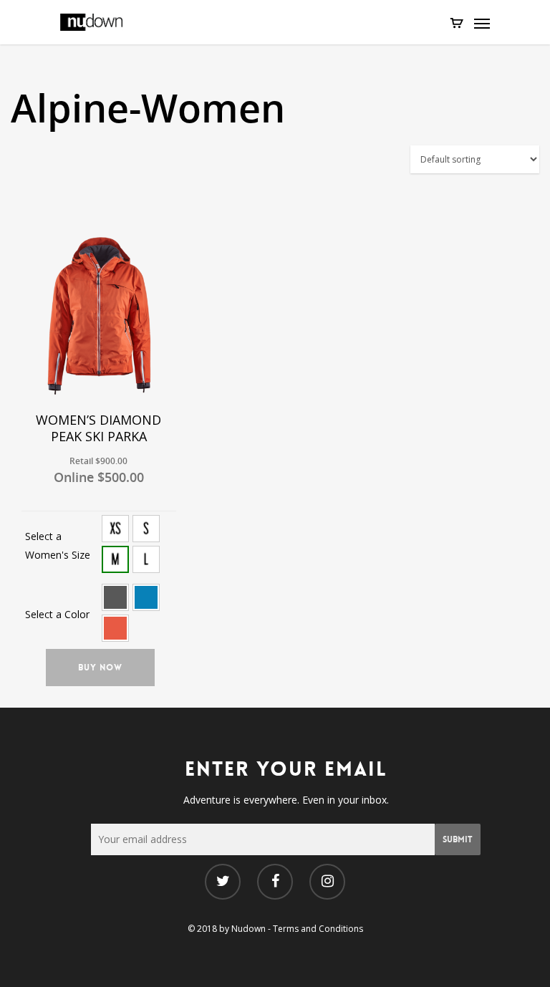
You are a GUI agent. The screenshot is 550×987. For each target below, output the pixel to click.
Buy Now (100, 667)
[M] (115, 559)
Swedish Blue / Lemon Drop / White (146, 597)
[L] (146, 559)
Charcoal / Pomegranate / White (115, 597)
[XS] (115, 528)
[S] (146, 528)
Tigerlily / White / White (115, 628)
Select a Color (57, 614)
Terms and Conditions (318, 929)
